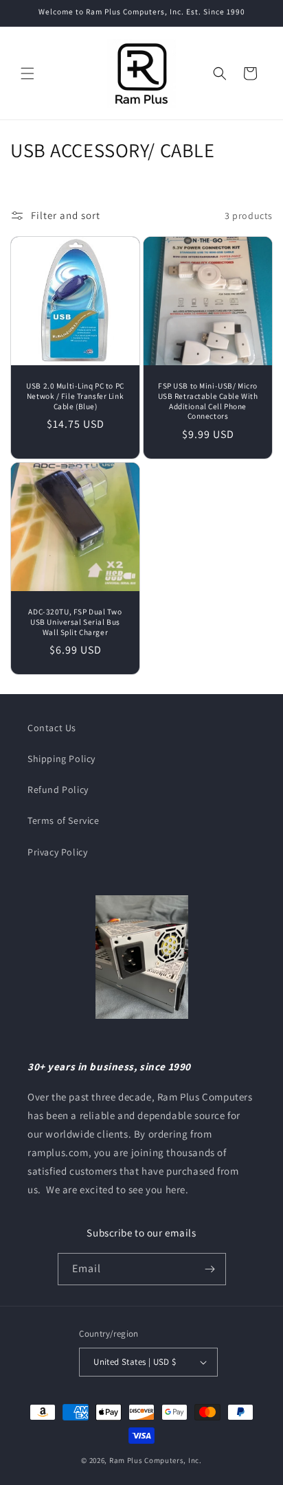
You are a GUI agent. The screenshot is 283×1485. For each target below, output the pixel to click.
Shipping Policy (61, 758)
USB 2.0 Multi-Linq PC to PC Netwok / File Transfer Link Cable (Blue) (75, 396)
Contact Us (51, 728)
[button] (27, 73)
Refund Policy (58, 789)
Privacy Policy (57, 852)
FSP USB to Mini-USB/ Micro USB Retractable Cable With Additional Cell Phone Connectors (208, 401)
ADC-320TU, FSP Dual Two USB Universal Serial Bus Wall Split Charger (75, 622)
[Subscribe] (210, 1269)
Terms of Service (63, 820)
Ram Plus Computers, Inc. (155, 1460)
